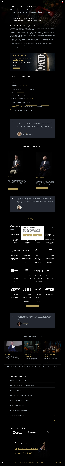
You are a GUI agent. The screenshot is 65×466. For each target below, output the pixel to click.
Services (16, 462)
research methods (20, 92)
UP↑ (62, 462)
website (17, 105)
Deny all (37, 235)
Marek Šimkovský (40, 177)
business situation (29, 98)
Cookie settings (32, 237)
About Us (25, 462)
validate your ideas (45, 105)
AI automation (22, 106)
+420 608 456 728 (23, 453)
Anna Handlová (26, 133)
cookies (56, 462)
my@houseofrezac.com (26, 449)
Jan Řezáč (10, 176)
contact (41, 462)
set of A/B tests (14, 106)
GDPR (60, 462)
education (21, 462)
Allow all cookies (27, 235)
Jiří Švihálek (25, 323)
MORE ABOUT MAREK (42, 187)
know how (34, 462)
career (38, 462)
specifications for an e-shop (31, 105)
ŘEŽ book (16, 68)
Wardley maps (26, 85)
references (30, 462)
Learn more (25, 232)
